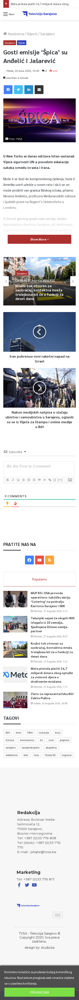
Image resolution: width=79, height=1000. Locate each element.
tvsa (36, 755)
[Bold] (7, 479)
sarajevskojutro (31, 747)
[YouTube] (39, 560)
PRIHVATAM (39, 992)
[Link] (49, 479)
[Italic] (12, 479)
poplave (64, 740)
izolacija (44, 732)
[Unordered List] (33, 479)
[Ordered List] (28, 479)
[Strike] (23, 479)
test (26, 755)
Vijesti (32, 33)
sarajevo (11, 747)
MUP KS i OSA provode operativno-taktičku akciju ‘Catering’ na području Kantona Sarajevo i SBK (50, 599)
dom (18, 732)
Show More (38, 239)
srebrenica (12, 755)
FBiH (30, 732)
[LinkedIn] (28, 89)
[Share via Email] (39, 89)
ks (41, 740)
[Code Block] (44, 479)
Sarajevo (47, 33)
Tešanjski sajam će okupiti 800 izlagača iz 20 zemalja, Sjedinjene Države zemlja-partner (52, 624)
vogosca (67, 755)
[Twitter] (18, 89)
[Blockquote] (39, 479)
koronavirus (27, 740)
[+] (60, 479)
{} (54, 479)
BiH (8, 732)
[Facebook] (8, 89)
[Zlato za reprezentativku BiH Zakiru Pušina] (15, 700)
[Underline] (18, 479)
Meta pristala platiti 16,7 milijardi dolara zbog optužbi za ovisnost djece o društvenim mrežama (52, 674)
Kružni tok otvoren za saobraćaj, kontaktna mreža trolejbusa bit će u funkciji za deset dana (52, 649)
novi (51, 740)
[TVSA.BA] (39, 14)
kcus (57, 732)
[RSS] (49, 560)
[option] (39, 281)
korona (10, 740)
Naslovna (15, 33)
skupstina (51, 747)
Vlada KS (50, 755)
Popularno (39, 579)
